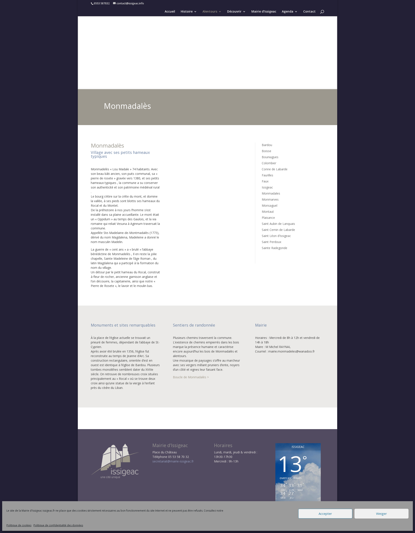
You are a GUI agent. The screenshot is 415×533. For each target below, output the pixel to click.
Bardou (267, 145)
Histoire (187, 11)
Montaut (268, 211)
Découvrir (234, 11)
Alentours (210, 11)
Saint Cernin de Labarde (278, 230)
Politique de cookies (18, 525)
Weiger (381, 514)
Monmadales (271, 193)
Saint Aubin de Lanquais (278, 224)
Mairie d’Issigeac (263, 11)
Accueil (170, 11)
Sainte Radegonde (274, 248)
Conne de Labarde (274, 169)
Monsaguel (269, 205)
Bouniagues (270, 157)
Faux (265, 181)
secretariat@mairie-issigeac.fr (173, 461)
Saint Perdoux (271, 242)
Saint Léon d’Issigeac (276, 236)
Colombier (269, 163)
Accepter (325, 514)
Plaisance (268, 218)
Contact (309, 11)
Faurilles (267, 175)
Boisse (266, 151)
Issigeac (267, 187)
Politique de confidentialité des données (58, 525)
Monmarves (270, 199)
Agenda (287, 11)
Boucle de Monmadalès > (191, 377)
